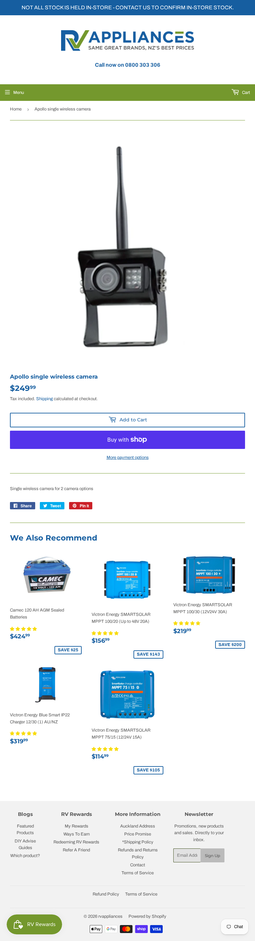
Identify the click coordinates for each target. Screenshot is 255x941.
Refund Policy (106, 894)
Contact (137, 865)
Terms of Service (138, 873)
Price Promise (137, 834)
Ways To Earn (76, 834)
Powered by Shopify (147, 916)
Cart (245, 92)
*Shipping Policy (137, 842)
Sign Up (212, 855)
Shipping (44, 399)
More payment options (128, 457)
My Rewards (76, 826)
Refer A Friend (76, 850)
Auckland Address (137, 826)
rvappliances (110, 916)
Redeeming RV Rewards (76, 842)
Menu (18, 92)
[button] (24, 629)
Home (16, 109)
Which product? (25, 855)
